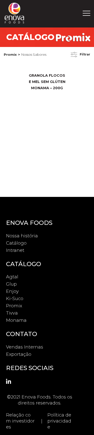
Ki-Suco (14, 298)
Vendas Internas (24, 347)
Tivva (12, 313)
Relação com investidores (20, 421)
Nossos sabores (33, 54)
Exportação (18, 354)
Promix (10, 54)
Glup (11, 284)
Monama (16, 320)
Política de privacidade (59, 421)
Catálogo (16, 243)
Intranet (15, 250)
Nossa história (22, 236)
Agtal (12, 277)
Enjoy (12, 291)
